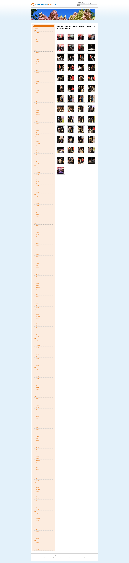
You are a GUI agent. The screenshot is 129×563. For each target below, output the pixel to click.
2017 (35, 281)
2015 (35, 338)
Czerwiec (37, 37)
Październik (38, 57)
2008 (35, 540)
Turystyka (63, 557)
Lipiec (37, 34)
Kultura (54, 557)
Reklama (70, 555)
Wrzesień (37, 59)
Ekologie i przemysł (81, 557)
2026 (35, 30)
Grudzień (37, 52)
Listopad (37, 54)
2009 (35, 511)
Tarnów (45, 557)
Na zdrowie (74, 557)
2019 (35, 223)
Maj (36, 39)
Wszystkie (36, 28)
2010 (35, 482)
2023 (42, 22)
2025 (35, 50)
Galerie (38, 22)
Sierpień (37, 32)
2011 (35, 453)
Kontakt (75, 555)
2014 (35, 367)
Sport (59, 557)
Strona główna (33, 22)
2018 (35, 252)
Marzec (45, 22)
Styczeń (37, 48)
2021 (35, 165)
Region (50, 557)
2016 (35, 309)
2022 (35, 136)
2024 (35, 79)
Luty (36, 45)
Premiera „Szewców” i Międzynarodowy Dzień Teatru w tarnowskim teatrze (61, 22)
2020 (35, 194)
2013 (35, 396)
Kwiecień (37, 41)
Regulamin (65, 555)
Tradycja (68, 557)
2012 (35, 425)
